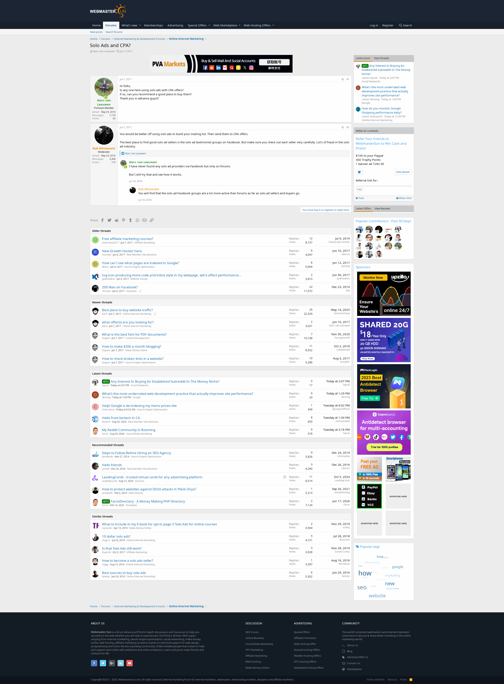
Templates (131, 505)
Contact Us (353, 663)
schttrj (346, 527)
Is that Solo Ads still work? (122, 548)
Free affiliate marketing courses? (127, 238)
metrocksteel (342, 421)
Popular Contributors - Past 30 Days (383, 221)
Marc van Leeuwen (104, 51)
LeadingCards (109, 481)
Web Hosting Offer (305, 644)
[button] (140, 25)
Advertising (175, 25)
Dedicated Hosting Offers (309, 667)
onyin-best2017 (110, 242)
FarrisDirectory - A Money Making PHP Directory (148, 501)
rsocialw (106, 254)
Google (137, 397)
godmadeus (108, 278)
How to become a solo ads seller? (127, 560)
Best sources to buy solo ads (124, 572)
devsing (106, 397)
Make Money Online (136, 350)
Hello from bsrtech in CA (121, 418)
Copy (359, 189)
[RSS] (411, 680)
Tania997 (345, 362)
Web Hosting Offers (257, 25)
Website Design (139, 278)
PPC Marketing (254, 650)
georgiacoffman (341, 409)
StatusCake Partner (339, 242)
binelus (106, 576)
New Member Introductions (142, 254)
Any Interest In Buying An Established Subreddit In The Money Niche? (165, 381)
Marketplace (354, 669)
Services (139, 481)
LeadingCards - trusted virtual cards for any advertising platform (152, 477)
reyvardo (107, 528)
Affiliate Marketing (144, 242)
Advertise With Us (357, 657)
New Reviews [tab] (382, 208)
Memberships (153, 25)
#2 (347, 127)
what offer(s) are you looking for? (128, 322)
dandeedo (107, 456)
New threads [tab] (381, 58)
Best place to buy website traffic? (127, 310)
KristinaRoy (344, 456)
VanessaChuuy (342, 313)
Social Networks (139, 385)
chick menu (108, 409)
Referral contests (367, 131)
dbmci (105, 266)
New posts (96, 32)
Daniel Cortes (342, 551)
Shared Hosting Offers (307, 650)
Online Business (255, 638)
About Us (352, 645)
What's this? (405, 198)
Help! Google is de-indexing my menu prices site (139, 405)
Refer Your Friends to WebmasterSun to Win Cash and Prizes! (381, 143)
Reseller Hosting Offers (307, 655)
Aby (348, 290)
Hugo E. (106, 540)
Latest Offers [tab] (363, 208)
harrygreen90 (342, 337)
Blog (349, 651)
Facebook (131, 291)
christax (106, 291)
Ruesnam (345, 539)
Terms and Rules (376, 679)
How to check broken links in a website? (132, 358)
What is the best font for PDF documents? (134, 334)
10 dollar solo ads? (116, 536)
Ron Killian (344, 564)
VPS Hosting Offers (305, 661)
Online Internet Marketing (137, 314)
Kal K (104, 314)
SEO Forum (252, 632)
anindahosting (342, 492)
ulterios (346, 254)
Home (96, 25)
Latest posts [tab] (363, 58)
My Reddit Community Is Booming (128, 430)
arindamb (107, 493)
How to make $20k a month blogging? (131, 346)
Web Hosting (136, 493)
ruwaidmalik (343, 349)
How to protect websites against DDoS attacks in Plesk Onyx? (149, 489)
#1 (347, 79)
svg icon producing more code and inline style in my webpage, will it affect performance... (172, 275)
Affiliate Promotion (305, 638)
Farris (105, 433)
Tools (361, 198)
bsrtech (106, 421)
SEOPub (345, 266)
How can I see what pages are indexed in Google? (140, 263)
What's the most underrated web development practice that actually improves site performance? (177, 393)
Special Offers (197, 25)
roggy (105, 564)
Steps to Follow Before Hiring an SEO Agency (136, 453)
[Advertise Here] (398, 496)
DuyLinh (106, 552)
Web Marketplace (225, 25)
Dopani (106, 338)
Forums (110, 25)
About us (392, 679)
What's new (129, 25)
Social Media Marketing (139, 433)
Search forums (114, 32)
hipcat (346, 384)
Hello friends (112, 465)
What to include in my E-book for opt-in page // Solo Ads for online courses (159, 524)
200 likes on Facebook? (120, 287)
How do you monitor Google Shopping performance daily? (382, 110)
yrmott (105, 468)
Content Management (137, 338)
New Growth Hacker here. (122, 251)
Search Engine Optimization (139, 266)
